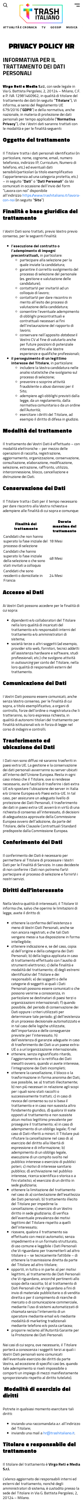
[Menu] (77, 5)
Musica (71, 27)
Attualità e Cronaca (20, 27)
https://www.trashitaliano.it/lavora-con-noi (41, 197)
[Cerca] (5, 5)
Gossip (55, 27)
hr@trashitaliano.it (58, 1433)
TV (43, 27)
